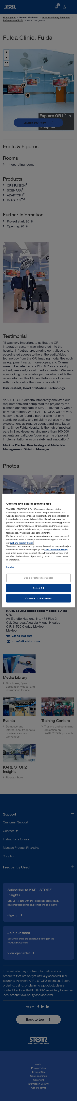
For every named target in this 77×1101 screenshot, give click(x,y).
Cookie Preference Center (38, 577)
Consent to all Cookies (38, 598)
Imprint (10, 567)
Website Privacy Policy (21, 543)
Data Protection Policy (56, 549)
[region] (38, 550)
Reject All (38, 588)
